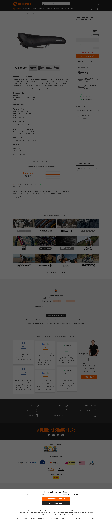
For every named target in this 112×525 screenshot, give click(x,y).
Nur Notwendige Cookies (56, 503)
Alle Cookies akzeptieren (55, 499)
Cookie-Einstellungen (73, 494)
